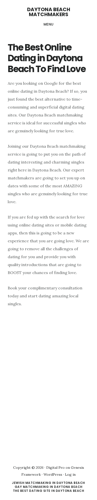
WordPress (53, 474)
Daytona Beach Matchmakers (48, 12)
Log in (70, 474)
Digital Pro (55, 467)
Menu (49, 24)
